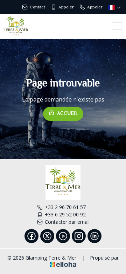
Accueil (67, 113)
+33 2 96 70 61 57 (65, 207)
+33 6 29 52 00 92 (65, 214)
